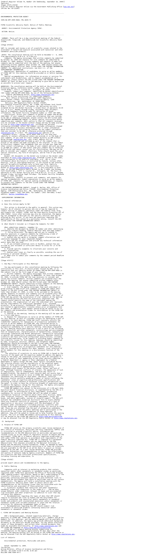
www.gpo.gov (69, 7)
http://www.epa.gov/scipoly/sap (37, 527)
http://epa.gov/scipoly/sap (50, 416)
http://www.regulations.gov (42, 94)
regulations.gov (7, 133)
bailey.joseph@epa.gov (18, 194)
